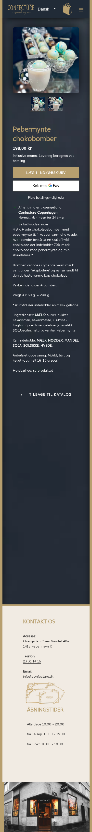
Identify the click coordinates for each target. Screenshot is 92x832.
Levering (45, 156)
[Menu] (81, 9)
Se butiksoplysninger (33, 224)
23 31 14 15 (32, 661)
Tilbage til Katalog (50, 394)
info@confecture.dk (38, 676)
